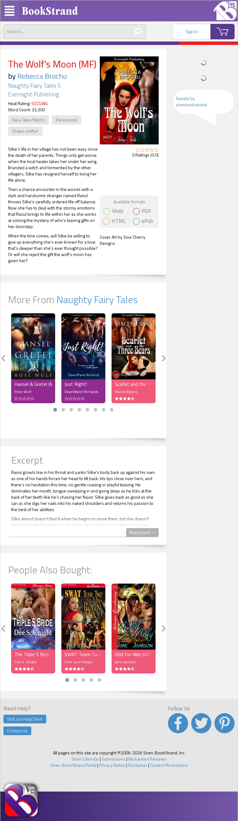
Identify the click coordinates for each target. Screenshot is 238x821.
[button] (55, 409)
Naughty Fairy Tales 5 (34, 85)
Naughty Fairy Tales (97, 299)
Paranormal (66, 120)
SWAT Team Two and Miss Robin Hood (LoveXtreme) (83, 654)
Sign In (192, 31)
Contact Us (17, 730)
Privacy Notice (112, 765)
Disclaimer (137, 765)
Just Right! (75, 384)
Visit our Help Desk (24, 719)
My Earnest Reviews (147, 759)
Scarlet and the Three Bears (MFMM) (133, 384)
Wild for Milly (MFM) (133, 654)
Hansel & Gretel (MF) (33, 384)
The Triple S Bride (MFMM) (33, 654)
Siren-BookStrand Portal (73, 765)
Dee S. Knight (25, 662)
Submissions (114, 759)
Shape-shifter (25, 131)
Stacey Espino (126, 392)
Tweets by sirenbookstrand (191, 101)
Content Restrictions (169, 765)
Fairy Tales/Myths (28, 120)
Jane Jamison (125, 662)
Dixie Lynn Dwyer (78, 662)
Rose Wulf (22, 392)
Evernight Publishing (33, 94)
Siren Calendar (85, 759)
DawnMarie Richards (81, 392)
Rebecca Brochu (42, 76)
